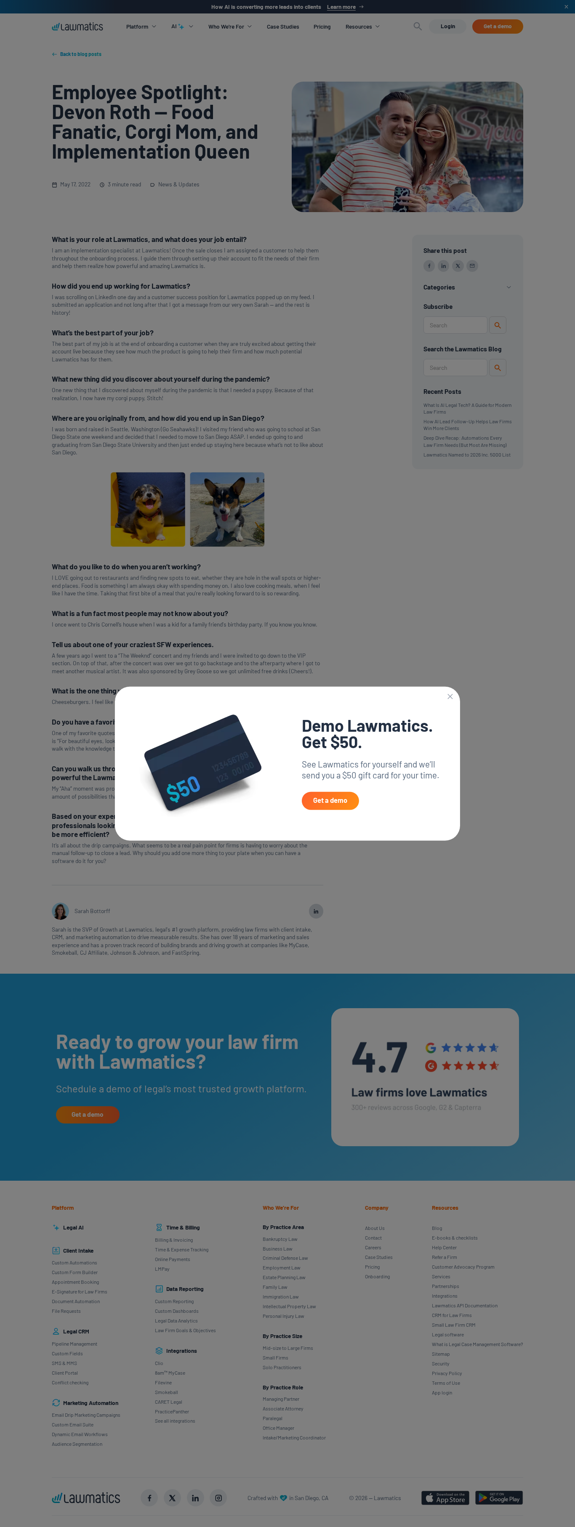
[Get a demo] (330, 800)
